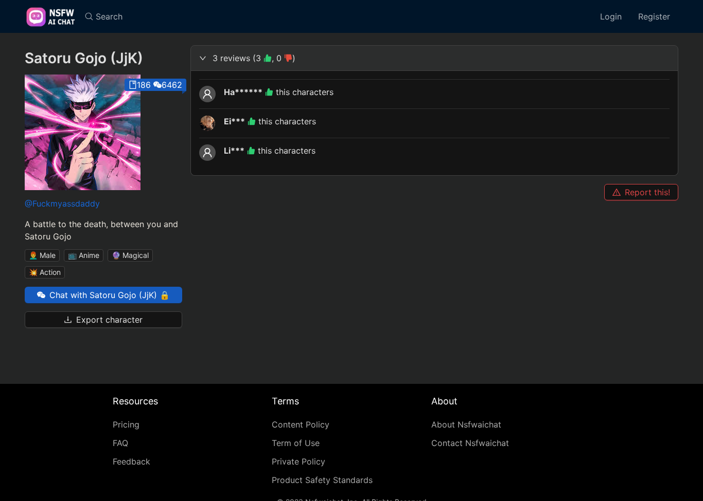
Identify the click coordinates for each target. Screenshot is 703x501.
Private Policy (298, 461)
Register (654, 16)
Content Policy (300, 424)
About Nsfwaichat (466, 424)
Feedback (131, 461)
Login (611, 16)
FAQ (120, 443)
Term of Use (296, 443)
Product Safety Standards (322, 480)
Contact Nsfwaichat (470, 443)
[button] (434, 58)
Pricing (126, 424)
